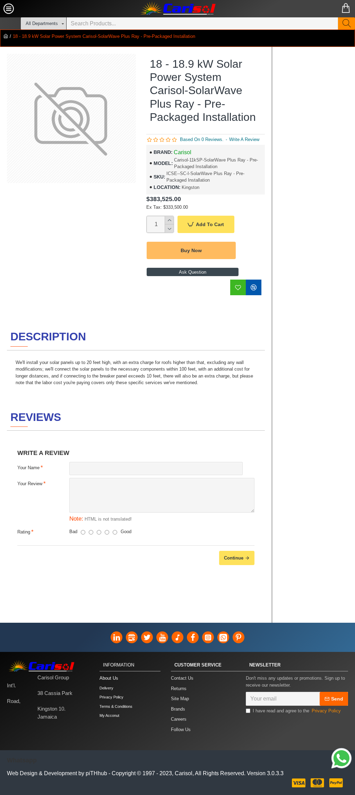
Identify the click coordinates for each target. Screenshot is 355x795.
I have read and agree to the (297, 710)
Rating (23, 532)
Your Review (29, 483)
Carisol (182, 152)
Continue (233, 558)
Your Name (28, 467)
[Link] (341, 758)
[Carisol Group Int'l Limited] (177, 8)
